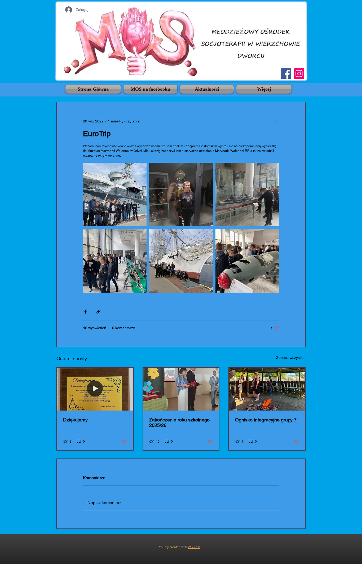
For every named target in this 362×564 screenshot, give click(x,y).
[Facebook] (286, 73)
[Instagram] (299, 73)
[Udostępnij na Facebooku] (85, 311)
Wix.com (194, 547)
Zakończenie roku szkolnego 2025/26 (179, 422)
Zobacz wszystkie (291, 357)
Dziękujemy (75, 419)
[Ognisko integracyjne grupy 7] (267, 389)
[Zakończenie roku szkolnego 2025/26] (181, 389)
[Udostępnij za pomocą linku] (98, 311)
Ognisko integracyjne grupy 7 (266, 419)
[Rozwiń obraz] (115, 194)
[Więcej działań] (276, 121)
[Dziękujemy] (95, 389)
